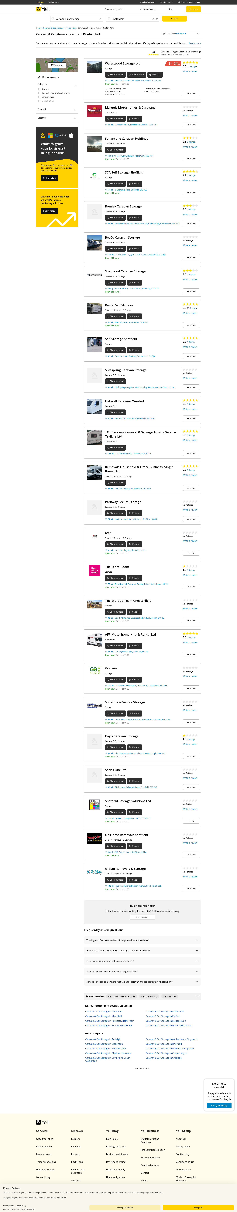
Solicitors (76, 1180)
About (144, 1180)
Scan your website (150, 1157)
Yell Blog (112, 1131)
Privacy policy (183, 1146)
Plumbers (76, 1146)
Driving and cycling (115, 1161)
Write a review (190, 71)
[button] (100, 19)
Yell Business (54, 2)
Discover (77, 1131)
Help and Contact (45, 1169)
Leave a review (43, 1154)
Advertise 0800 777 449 (189, 2)
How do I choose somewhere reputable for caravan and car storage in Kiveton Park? (129, 981)
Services (42, 1131)
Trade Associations (46, 1161)
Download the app (147, 2)
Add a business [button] (142, 917)
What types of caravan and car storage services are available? (117, 940)
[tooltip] (157, 19)
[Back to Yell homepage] (43, 9)
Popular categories (113, 9)
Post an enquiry (44, 1146)
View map (58, 65)
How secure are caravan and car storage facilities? (112, 971)
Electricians (77, 1161)
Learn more (49, 210)
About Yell (181, 1138)
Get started (49, 178)
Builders (75, 1138)
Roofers (75, 1154)
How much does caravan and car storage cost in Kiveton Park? (118, 950)
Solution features (150, 1165)
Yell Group (183, 1131)
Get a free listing (166, 2)
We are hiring (43, 1177)
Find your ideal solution (153, 1149)
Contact (145, 1172)
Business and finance (117, 1154)
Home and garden (115, 1177)
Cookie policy (183, 1154)
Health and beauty (115, 1169)
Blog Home (112, 1138)
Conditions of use (185, 1161)
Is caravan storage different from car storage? (110, 960)
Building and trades (116, 1146)
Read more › (194, 43)
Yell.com (40, 2)
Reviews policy (183, 1169)
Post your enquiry (147, 9)
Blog (170, 9)
